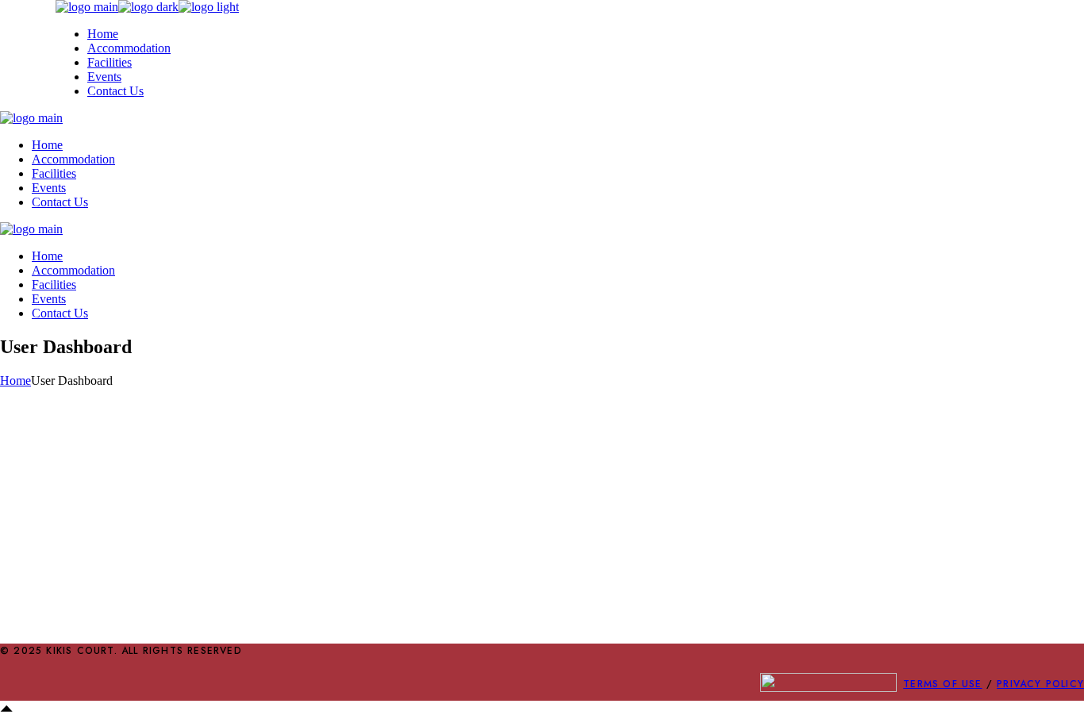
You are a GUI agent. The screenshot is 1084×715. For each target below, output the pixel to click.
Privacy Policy (1040, 684)
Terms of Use (942, 684)
